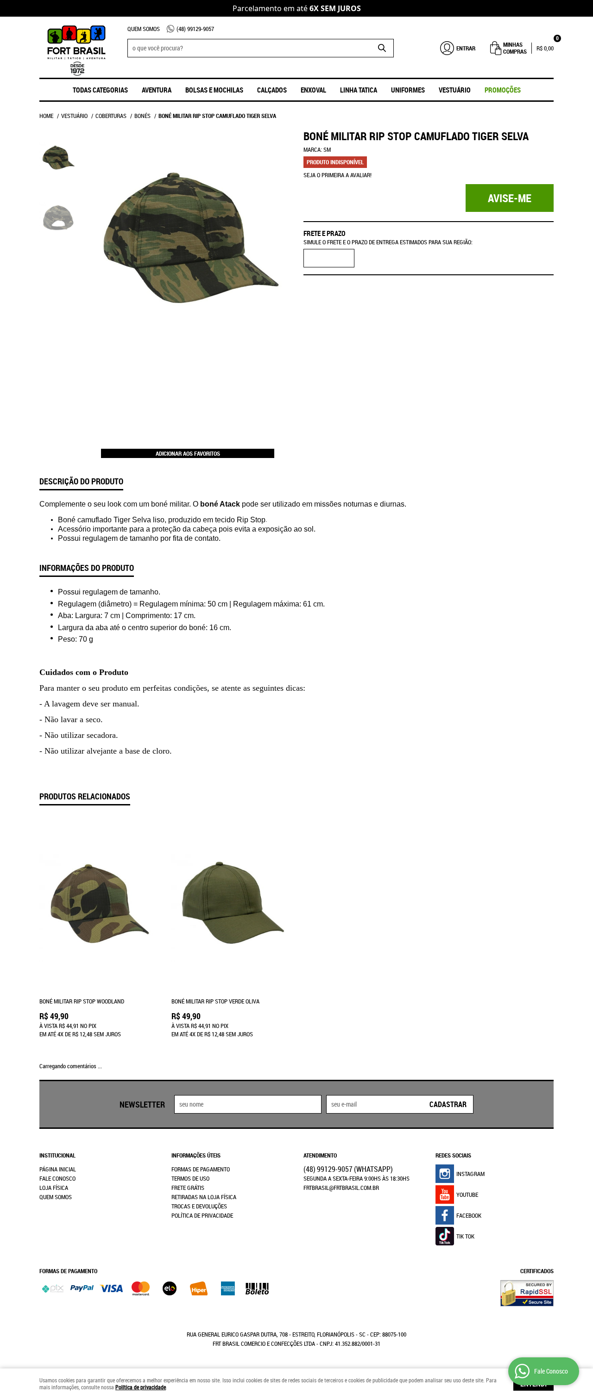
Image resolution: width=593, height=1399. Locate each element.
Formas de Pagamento (200, 1169)
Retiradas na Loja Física (203, 1197)
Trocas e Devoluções (199, 1206)
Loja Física (53, 1187)
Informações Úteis (196, 1155)
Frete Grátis (187, 1187)
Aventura (156, 89)
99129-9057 (195, 29)
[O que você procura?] (382, 48)
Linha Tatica (358, 89)
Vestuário (455, 89)
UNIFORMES (408, 89)
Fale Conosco (57, 1178)
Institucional (57, 1155)
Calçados (272, 89)
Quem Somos (143, 29)
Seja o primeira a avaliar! (337, 175)
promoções (503, 89)
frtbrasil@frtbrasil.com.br (341, 1187)
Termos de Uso (190, 1178)
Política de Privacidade (202, 1215)
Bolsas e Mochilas (214, 89)
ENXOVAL (313, 89)
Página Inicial (57, 1169)
